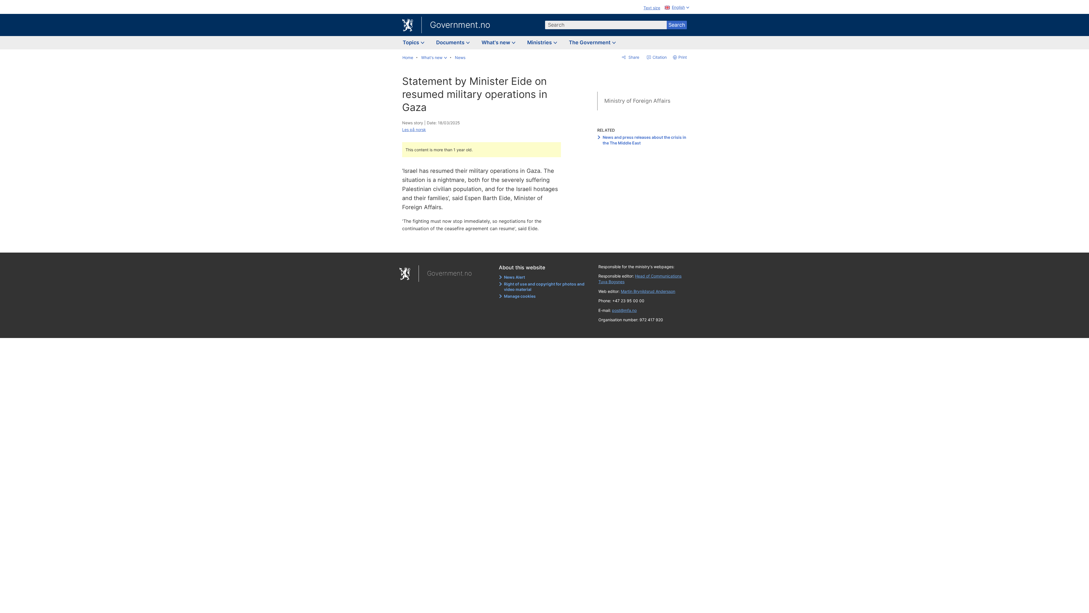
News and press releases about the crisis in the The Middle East (644, 140)
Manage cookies (520, 296)
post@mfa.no (624, 310)
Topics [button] (411, 42)
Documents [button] (451, 42)
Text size (651, 7)
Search (676, 25)
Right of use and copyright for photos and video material (544, 287)
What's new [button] (496, 42)
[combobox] (606, 25)
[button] (434, 57)
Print (682, 57)
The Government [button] (590, 42)
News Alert (514, 277)
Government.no (460, 25)
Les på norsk (414, 129)
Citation (659, 57)
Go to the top (485, 244)
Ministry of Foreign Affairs (637, 101)
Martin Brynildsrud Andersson (648, 291)
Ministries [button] (540, 42)
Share (633, 57)
